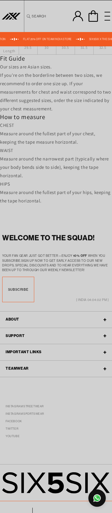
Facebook (14, 421)
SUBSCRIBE (18, 289)
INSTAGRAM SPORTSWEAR (25, 413)
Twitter (12, 428)
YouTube (13, 436)
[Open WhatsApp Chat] (97, 498)
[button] (36, 16)
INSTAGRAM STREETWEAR (25, 406)
